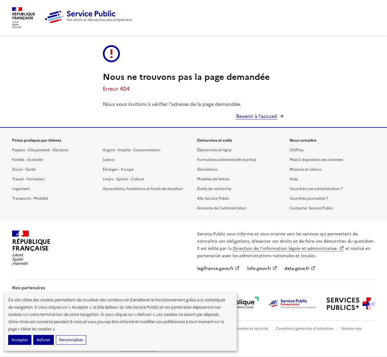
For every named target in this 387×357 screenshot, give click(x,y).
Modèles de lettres (213, 179)
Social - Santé (24, 169)
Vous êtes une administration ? (316, 189)
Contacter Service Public (311, 208)
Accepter (19, 340)
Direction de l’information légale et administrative (285, 248)
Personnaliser (71, 340)
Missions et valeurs (305, 169)
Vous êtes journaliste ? (309, 198)
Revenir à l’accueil (256, 116)
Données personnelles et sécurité (239, 328)
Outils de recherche (214, 189)
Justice (108, 159)
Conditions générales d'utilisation (304, 328)
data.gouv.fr (297, 268)
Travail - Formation (28, 179)
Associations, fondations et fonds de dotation (143, 189)
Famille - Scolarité (27, 159)
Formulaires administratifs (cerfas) (226, 159)
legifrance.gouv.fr (215, 268)
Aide (294, 179)
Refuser (43, 340)
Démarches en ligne (214, 150)
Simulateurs (207, 169)
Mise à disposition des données (316, 159)
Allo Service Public (213, 198)
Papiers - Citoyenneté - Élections (40, 150)
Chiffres (297, 150)
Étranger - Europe (118, 169)
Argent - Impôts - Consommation (131, 150)
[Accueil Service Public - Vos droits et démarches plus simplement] (90, 22)
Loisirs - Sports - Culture (123, 179)
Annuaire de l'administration (221, 208)
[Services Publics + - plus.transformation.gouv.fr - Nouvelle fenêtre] (351, 304)
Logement (21, 189)
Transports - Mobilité (30, 198)
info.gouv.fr (259, 268)
